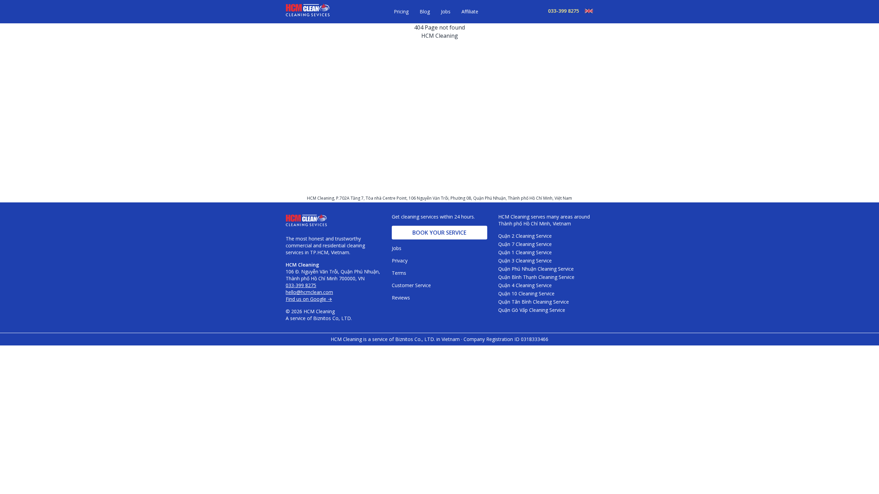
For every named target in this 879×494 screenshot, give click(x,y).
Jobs (445, 11)
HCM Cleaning (439, 35)
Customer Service (411, 285)
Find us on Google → (309, 299)
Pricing (401, 11)
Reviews (401, 297)
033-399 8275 (563, 11)
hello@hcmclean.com (309, 292)
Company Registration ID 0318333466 (506, 339)
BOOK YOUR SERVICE (439, 232)
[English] (586, 11)
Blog (425, 11)
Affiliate (469, 11)
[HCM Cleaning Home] (308, 11)
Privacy (400, 260)
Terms (399, 273)
